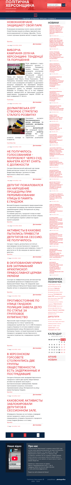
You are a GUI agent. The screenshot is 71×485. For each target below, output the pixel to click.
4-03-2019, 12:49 (16, 258)
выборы (61, 312)
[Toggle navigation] (35, 15)
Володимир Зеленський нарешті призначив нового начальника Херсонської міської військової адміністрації (56, 138)
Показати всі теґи (54, 330)
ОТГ (62, 298)
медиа (56, 321)
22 (59, 350)
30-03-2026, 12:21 (54, 35)
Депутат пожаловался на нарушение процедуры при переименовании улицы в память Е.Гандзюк (25, 193)
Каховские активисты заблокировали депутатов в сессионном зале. (25, 405)
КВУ (53, 296)
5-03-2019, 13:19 (16, 147)
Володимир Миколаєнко (54, 290)
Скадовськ (50, 304)
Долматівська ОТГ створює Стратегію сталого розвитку (22, 111)
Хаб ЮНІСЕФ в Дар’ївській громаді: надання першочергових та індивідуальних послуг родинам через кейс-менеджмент (56, 253)
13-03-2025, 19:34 (54, 179)
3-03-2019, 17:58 (15, 296)
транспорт (51, 327)
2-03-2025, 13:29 (54, 190)
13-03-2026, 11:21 (54, 48)
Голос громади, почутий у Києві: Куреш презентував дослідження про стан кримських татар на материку (56, 55)
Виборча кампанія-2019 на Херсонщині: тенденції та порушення (25, 55)
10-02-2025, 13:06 (54, 214)
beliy (8, 45)
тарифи (54, 325)
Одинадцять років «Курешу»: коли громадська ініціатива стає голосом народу (56, 108)
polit (8, 103)
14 (57, 347)
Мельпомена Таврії (55, 298)
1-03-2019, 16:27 (15, 396)
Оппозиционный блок (53, 302)
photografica (61, 479)
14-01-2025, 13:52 (54, 230)
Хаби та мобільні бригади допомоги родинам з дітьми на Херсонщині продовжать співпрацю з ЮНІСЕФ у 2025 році (56, 208)
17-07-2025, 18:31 (54, 73)
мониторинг (62, 321)
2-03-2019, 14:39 (16, 349)
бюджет (55, 310)
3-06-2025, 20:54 (54, 144)
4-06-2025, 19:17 (54, 131)
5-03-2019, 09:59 (17, 225)
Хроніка (9, 41)
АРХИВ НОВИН (52, 358)
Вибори (57, 288)
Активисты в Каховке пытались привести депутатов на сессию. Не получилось (24, 235)
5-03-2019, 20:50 (17, 45)
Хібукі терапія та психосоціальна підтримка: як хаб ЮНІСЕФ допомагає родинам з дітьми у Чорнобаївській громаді (55, 67)
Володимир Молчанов (53, 292)
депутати (53, 316)
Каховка (57, 296)
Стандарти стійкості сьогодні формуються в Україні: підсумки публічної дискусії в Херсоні (56, 196)
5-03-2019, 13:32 (16, 103)
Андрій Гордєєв (52, 284)
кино (53, 321)
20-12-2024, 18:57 (54, 275)
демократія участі (52, 313)
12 (52, 347)
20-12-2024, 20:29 (55, 259)
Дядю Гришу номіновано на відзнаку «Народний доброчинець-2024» (56, 117)
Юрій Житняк (58, 308)
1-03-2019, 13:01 (15, 426)
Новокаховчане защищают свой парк (24, 23)
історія (57, 327)
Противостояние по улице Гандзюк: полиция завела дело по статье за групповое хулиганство (24, 309)
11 (49, 347)
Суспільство (11, 143)
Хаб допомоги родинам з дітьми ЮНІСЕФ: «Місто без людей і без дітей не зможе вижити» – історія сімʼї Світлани (56, 174)
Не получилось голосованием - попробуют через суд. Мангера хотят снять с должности (24, 158)
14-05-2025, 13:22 (54, 158)
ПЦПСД (61, 302)
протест (59, 323)
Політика (10, 99)
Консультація (62, 296)
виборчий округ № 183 (53, 312)
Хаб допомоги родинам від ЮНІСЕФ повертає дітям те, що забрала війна (56, 163)
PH (8, 258)
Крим (49, 298)
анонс (50, 310)
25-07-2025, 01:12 (54, 60)
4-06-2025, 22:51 (54, 121)
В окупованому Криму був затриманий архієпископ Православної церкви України (24, 269)
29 (59, 352)
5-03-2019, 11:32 (16, 180)
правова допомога (52, 323)
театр (58, 325)
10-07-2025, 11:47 (54, 88)
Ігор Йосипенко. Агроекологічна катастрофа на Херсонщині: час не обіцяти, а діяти (55, 127)
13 (54, 347)
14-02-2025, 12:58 (54, 201)
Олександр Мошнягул (53, 300)
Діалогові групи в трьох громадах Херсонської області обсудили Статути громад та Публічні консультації (56, 185)
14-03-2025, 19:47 (54, 167)
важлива (61, 310)
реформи (50, 325)
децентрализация (52, 319)
